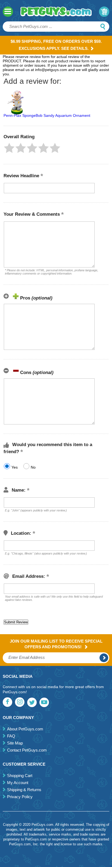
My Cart (104, 12)
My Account (17, 782)
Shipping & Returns (24, 789)
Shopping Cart (19, 775)
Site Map (15, 743)
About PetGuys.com (25, 729)
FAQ (11, 736)
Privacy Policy (20, 796)
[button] (9, 148)
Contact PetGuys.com (27, 750)
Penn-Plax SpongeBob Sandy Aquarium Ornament (47, 115)
